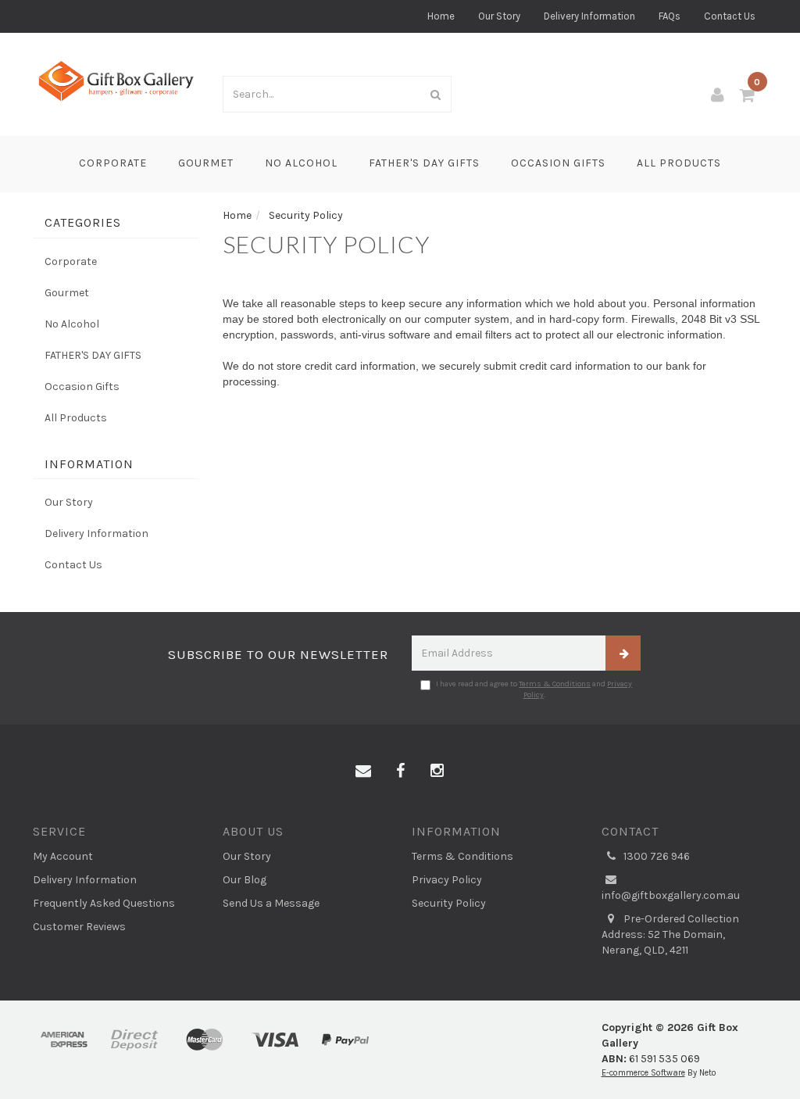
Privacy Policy (447, 879)
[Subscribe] (623, 653)
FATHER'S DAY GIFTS (424, 163)
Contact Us (729, 16)
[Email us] (363, 771)
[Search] (436, 94)
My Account (63, 856)
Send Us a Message (271, 903)
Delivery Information (589, 16)
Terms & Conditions (555, 684)
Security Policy (449, 903)
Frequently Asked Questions (104, 903)
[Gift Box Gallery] (116, 81)
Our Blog (244, 879)
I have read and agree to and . (534, 689)
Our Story (499, 16)
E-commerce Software (643, 1073)
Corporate (113, 163)
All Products (679, 163)
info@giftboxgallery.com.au (671, 895)
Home (441, 16)
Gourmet (206, 163)
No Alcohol (301, 163)
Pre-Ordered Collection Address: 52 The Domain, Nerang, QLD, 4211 (670, 934)
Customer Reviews (79, 926)
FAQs (669, 16)
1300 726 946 (655, 856)
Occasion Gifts (558, 163)
